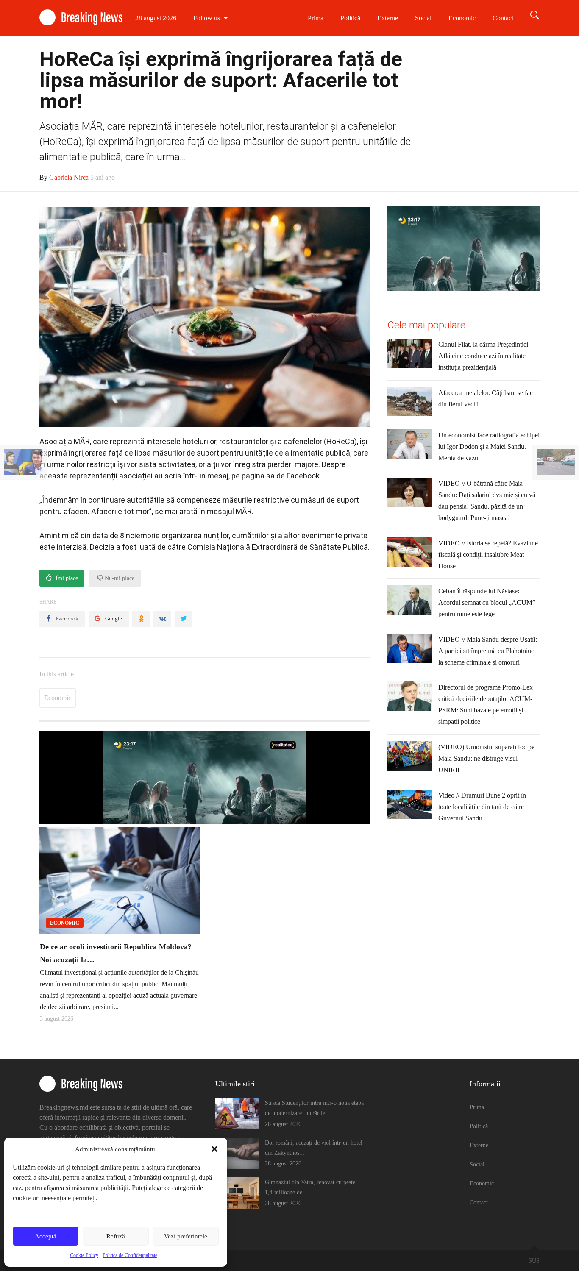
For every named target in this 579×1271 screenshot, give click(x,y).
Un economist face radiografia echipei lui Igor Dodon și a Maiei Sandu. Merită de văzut (489, 446)
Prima (315, 18)
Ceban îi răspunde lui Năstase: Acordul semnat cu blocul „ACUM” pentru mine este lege (486, 602)
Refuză (115, 1236)
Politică (350, 18)
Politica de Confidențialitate (130, 1255)
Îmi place (66, 578)
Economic (462, 18)
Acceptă (45, 1236)
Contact (503, 18)
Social (423, 18)
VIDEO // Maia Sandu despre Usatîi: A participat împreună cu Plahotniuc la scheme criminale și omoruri (487, 651)
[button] (214, 1149)
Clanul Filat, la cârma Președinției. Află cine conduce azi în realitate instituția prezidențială (484, 356)
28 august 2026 (155, 18)
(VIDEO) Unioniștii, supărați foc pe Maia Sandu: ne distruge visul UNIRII (486, 758)
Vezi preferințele (185, 1236)
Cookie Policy (84, 1255)
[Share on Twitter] (183, 619)
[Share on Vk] (162, 619)
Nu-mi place (118, 578)
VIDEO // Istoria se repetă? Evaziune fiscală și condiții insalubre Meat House (488, 555)
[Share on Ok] (141, 619)
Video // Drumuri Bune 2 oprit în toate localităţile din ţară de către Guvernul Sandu (482, 807)
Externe (387, 18)
